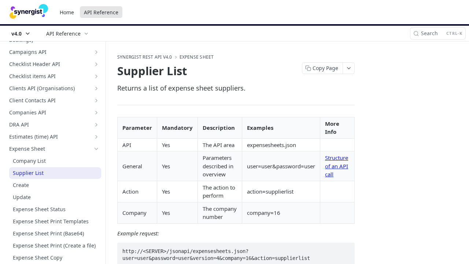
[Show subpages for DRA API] (96, 125)
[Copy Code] (346, 249)
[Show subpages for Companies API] (96, 112)
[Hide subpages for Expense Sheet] (96, 149)
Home (67, 12)
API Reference (101, 12)
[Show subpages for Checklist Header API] (96, 64)
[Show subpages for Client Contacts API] (96, 100)
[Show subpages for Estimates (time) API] (96, 137)
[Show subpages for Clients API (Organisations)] (96, 88)
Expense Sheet (197, 57)
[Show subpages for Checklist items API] (96, 76)
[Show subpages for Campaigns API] (96, 52)
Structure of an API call (336, 166)
